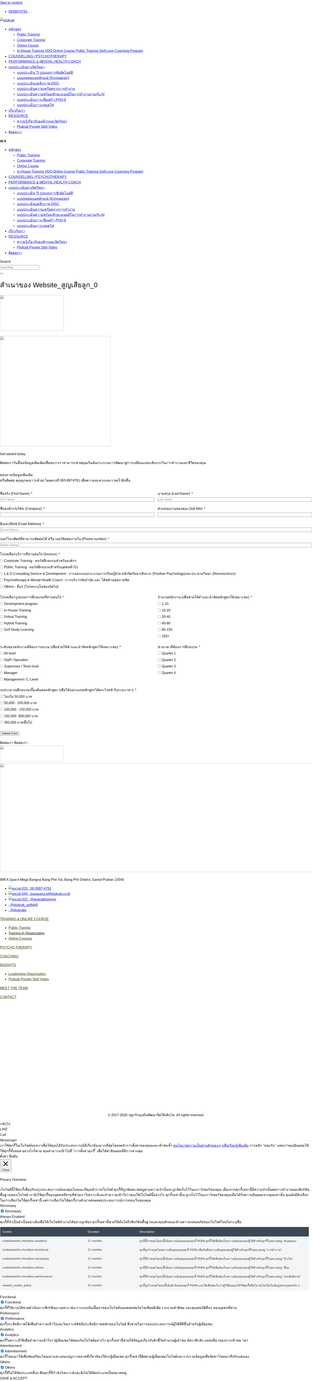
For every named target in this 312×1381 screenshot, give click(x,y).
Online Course (28, 45)
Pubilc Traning (19, 927)
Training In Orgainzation (26, 933)
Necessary (13, 1211)
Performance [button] (9, 1313)
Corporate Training (31, 40)
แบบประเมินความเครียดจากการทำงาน (46, 88)
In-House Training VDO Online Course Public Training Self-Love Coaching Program (80, 51)
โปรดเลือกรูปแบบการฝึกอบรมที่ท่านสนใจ (30, 597)
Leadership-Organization (27, 974)
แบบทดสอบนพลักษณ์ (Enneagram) (43, 78)
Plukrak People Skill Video (37, 126)
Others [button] (5, 1362)
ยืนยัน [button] (13, 1156)
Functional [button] (8, 1297)
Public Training (28, 34)
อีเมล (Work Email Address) (20, 524)
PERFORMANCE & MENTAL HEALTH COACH (44, 61)
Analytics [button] (7, 1329)
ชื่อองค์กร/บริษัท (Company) (21, 508)
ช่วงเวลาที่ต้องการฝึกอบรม (177, 647)
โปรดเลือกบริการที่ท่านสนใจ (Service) (28, 554)
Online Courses (20, 938)
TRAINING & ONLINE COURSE (24, 919)
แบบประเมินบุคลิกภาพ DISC (38, 83)
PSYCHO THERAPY (16, 947)
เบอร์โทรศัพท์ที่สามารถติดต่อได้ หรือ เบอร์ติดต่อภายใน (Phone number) (53, 539)
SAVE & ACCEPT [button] (13, 1378)
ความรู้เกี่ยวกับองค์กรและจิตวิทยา (42, 121)
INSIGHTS (8, 965)
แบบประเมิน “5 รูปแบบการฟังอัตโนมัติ (45, 72)
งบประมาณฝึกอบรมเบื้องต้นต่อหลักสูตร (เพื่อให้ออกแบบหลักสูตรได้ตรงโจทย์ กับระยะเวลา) (67, 690)
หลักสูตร (14, 29)
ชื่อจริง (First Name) (15, 493)
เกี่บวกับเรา (16, 110)
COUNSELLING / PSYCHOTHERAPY (37, 56)
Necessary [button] (8, 1205)
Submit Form (10, 733)
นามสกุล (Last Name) (174, 493)
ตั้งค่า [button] (4, 1156)
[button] (156, 141)
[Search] (1, 273)
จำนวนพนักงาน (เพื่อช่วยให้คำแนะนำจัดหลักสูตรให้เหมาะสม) (203, 597)
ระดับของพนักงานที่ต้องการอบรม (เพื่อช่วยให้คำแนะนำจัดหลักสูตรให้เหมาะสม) (59, 647)
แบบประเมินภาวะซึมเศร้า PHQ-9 (41, 99)
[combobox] (19, 267)
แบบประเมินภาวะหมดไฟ (35, 105)
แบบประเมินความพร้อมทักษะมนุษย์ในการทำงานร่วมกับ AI (60, 94)
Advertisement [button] (11, 1346)
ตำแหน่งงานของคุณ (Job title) (180, 508)
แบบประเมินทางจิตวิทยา (26, 67)
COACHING (9, 956)
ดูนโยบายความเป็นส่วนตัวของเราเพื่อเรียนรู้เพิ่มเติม (211, 1145)
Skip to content (11, 2)
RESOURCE (18, 116)
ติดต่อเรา (15, 132)
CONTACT (8, 997)
